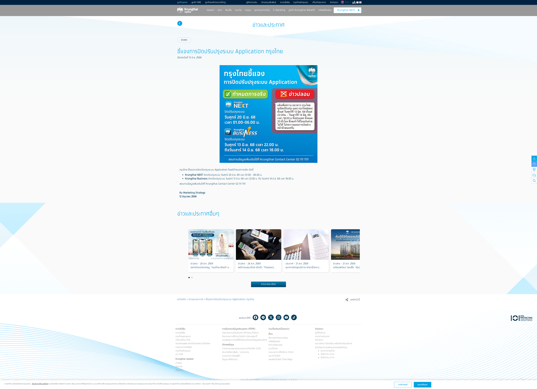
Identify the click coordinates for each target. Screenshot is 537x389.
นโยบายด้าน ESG (183, 340)
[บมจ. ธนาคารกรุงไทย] (187, 10)
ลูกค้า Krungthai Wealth (301, 10)
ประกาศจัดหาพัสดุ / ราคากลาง (235, 352)
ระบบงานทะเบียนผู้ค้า (231, 356)
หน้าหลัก (181, 299)
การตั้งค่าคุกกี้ (402, 384)
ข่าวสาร (184, 40)
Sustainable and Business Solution (193, 343)
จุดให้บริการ (320, 333)
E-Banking (279, 10)
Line (263, 317)
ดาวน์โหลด (273, 348)
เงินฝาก (210, 10)
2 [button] (192, 277)
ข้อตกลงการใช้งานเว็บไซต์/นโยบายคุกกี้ (239, 336)
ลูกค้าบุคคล (182, 2)
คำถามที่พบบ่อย (275, 345)
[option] (211, 250)
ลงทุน (248, 10)
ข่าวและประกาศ (196, 299)
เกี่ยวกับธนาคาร (319, 2)
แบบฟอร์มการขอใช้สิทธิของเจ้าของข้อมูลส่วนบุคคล (244, 340)
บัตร (220, 10)
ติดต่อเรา (334, 2)
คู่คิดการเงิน (251, 2)
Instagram (278, 317)
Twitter (271, 317)
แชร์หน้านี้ (355, 300)
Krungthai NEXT (346, 10)
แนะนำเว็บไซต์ (274, 356)
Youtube (286, 317)
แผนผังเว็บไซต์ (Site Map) (280, 359)
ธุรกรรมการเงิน (262, 10)
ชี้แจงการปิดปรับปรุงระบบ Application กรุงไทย (230, 299)
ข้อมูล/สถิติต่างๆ (229, 359)
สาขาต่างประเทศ (322, 336)
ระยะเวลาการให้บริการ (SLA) (281, 352)
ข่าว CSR (179, 354)
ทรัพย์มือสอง (325, 10)
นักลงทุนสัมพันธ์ (268, 2)
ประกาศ (179, 366)
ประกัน (238, 10)
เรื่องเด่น (179, 370)
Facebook (255, 317)
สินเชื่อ (228, 10)
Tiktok (294, 317)
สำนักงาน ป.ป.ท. (328, 357)
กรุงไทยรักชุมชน (300, 2)
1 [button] (189, 277)
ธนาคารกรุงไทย (328, 350)
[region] (268, 384)
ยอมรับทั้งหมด (422, 384)
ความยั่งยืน (285, 2)
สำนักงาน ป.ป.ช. (328, 354)
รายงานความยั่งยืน (184, 347)
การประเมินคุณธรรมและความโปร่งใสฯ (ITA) (241, 348)
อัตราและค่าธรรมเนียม (278, 338)
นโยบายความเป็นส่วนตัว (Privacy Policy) (240, 333)
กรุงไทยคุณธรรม (183, 336)
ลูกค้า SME (196, 2)
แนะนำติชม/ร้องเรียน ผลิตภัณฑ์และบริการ (333, 343)
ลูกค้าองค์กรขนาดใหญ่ (215, 2)
